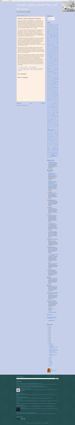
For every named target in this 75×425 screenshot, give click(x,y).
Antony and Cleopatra (55, 29)
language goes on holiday (52, 215)
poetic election (49, 110)
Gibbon (55, 65)
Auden (48, 32)
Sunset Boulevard (56, 136)
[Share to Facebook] (34, 67)
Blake (52, 36)
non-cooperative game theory (53, 99)
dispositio (49, 285)
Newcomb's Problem (50, 98)
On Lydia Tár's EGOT (51, 263)
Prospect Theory (54, 112)
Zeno (49, 157)
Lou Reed (55, 88)
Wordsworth (52, 156)
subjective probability (50, 136)
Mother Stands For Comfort (52, 301)
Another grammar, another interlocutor (21, 397)
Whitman (48, 154)
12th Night (48, 24)
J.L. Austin (31, 68)
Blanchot (54, 36)
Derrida (25, 68)
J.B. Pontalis (50, 78)
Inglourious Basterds (53, 76)
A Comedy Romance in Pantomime (26, 388)
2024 (49, 327)
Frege (50, 62)
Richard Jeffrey (55, 120)
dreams (50, 55)
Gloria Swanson (49, 67)
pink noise (52, 109)
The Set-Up (48, 143)
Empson (51, 57)
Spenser (48, 133)
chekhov (48, 41)
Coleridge (51, 44)
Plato (57, 109)
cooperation (21, 68)
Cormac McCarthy (54, 45)
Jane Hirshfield (52, 79)
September (50, 345)
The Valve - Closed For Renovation (51, 309)
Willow (56, 154)
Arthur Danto (51, 30)
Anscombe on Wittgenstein (52, 216)
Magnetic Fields (54, 90)
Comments (50, 19)
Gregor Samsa (56, 67)
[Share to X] (33, 67)
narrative (54, 96)
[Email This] (31, 67)
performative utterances (26, 69)
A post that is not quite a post (52, 270)
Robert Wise (51, 123)
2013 (49, 341)
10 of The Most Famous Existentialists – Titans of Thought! (53, 256)
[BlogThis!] (32, 67)
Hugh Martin (50, 74)
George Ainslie (56, 64)
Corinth (51, 45)
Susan (48, 137)
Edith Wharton (54, 55)
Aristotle (48, 30)
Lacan (48, 85)
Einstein (51, 56)
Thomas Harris (56, 145)
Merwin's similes (23, 407)
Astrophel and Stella (55, 31)
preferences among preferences (51, 111)
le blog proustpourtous (52, 223)
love (56, 89)
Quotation (31, 69)
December (50, 344)
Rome (55, 124)
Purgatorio (53, 113)
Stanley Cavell (49, 134)
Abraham (51, 25)
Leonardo (48, 86)
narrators (57, 96)
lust (48, 90)
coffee (56, 43)
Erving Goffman (56, 57)
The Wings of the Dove (52, 144)
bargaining (55, 33)
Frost (57, 62)
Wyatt (56, 156)
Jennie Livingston (35, 68)
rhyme (52, 119)
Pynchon (57, 113)
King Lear (54, 83)
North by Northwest (53, 100)
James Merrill (48, 79)
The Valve (49, 308)
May (50, 358)
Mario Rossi (55, 91)
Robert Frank (55, 122)
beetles (48, 35)
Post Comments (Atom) (24, 105)
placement (55, 109)
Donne (57, 53)
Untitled (49, 232)
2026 (49, 326)
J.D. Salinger (53, 78)
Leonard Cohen (56, 85)
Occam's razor (56, 101)
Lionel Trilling (51, 87)
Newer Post (19, 103)
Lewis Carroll (51, 86)
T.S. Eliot (55, 138)
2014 (49, 340)
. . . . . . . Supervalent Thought (53, 254)
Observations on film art (52, 181)
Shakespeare (50, 129)
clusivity (54, 43)
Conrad (57, 44)
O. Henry (52, 101)
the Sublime (56, 143)
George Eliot (49, 65)
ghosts (52, 65)
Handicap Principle (52, 68)
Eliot (57, 56)
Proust (57, 112)
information (48, 76)
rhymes (54, 119)
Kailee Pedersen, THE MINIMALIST (51, 174)
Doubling (48, 54)
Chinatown (48, 42)
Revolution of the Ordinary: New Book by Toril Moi (52, 294)
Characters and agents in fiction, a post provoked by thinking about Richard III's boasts (29, 383)
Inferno (57, 75)
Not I (50, 101)
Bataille (48, 34)
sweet (48, 138)
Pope (53, 110)
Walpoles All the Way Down (52, 240)
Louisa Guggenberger (52, 89)
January (50, 364)
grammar (53, 67)
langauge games (51, 85)
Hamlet (48, 68)
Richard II (48, 120)
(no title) (17, 402)
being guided (50, 35)
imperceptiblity (49, 75)
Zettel (51, 157)
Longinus (50, 88)
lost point (53, 88)
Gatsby (54, 63)
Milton (57, 94)
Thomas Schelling (56, 146)
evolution (27, 68)
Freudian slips (55, 62)
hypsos (54, 74)
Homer (57, 72)
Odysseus (52, 102)
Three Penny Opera (50, 147)
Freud (52, 62)
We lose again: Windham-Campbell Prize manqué (51, 209)
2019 (49, 333)
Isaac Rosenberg (55, 77)
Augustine (57, 32)
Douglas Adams (51, 54)
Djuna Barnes (55, 52)
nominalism (48, 99)
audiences (51, 32)
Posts (49, 17)
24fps (56, 24)
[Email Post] (29, 67)
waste (49, 262)
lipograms (55, 87)
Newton (54, 98)
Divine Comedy (52, 52)
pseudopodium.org (51, 320)
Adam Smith (54, 25)
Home (31, 103)
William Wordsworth (52, 154)
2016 (49, 337)
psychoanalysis (49, 113)
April (50, 360)
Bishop (50, 36)
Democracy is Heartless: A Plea (52, 286)
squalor (53, 133)
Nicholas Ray (56, 98)
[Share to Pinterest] (35, 67)
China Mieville (56, 41)
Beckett (57, 34)
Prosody (51, 112)
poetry (52, 110)
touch (57, 147)
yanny (57, 156)
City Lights (51, 43)
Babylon (50, 33)
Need (57, 97)
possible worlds (56, 110)
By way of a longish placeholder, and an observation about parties (26, 412)
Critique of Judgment (53, 46)
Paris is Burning (20, 69)
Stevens (57, 135)
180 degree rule (52, 24)
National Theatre (54, 97)
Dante (57, 48)
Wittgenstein (19, 70)
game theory (51, 63)
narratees (51, 96)
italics (47, 78)
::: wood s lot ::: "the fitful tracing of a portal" (52, 317)
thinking (50, 145)
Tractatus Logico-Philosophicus (52, 148)
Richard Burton (56, 119)
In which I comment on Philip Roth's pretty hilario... (53, 351)
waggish (49, 277)
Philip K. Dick (55, 107)
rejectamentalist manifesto (52, 231)
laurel (53, 85)
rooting (57, 124)
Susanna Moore (51, 137)
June (50, 357)
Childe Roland (53, 41)
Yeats (48, 157)
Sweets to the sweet (19, 399)
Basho (57, 33)
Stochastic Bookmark (51, 200)
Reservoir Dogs (50, 118)
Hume (53, 74)
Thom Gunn (52, 145)
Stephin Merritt (56, 134)
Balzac (53, 33)
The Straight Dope (52, 143)
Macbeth (51, 90)
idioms (56, 74)
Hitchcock (54, 72)
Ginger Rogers (56, 66)
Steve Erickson (49, 135)
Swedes (57, 137)
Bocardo (57, 36)
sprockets (51, 133)
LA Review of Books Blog (52, 312)
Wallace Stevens (54, 153)
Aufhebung (54, 32)
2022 (49, 330)
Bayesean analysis (52, 34)
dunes (52, 55)
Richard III (51, 120)
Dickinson (48, 52)
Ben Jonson (54, 35)
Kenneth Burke (41, 68)
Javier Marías (56, 79)
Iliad (57, 74)
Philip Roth (52, 108)
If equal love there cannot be (20, 393)
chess (50, 41)
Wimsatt (50, 155)
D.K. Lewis (56, 47)
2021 (49, 331)
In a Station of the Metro (54, 75)
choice (51, 42)
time (53, 147)
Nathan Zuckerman (49, 97)
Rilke (50, 121)
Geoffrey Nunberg (51, 64)
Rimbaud (52, 121)
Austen (48, 33)
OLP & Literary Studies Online (53, 292)
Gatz (55, 63)
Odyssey (55, 102)
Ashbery (48, 31)
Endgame (53, 57)
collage (55, 44)
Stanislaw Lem (56, 133)
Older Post (43, 103)
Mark (57, 91)
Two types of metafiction (20, 405)
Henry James (49, 71)
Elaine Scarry (55, 56)
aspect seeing (51, 31)
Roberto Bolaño (55, 123)
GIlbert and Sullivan (51, 66)
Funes (48, 63)
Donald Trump (55, 53)
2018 (49, 334)
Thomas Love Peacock (50, 146)
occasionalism (48, 102)
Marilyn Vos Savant (51, 91)
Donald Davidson (51, 53)
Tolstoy (56, 147)
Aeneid (57, 25)
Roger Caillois (40, 69)
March (50, 361)
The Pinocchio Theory (51, 173)
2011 (49, 366)
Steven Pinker (54, 135)
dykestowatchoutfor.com (52, 247)
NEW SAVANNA (50, 170)
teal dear (57, 138)
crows (51, 47)
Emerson (48, 57)
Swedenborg (54, 137)
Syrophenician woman (51, 138)
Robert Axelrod (35, 69)
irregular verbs (51, 77)
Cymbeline (53, 47)
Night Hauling (50, 314)
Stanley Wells (53, 134)
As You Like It (56, 30)
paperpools (50, 207)
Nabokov (48, 96)
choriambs (54, 42)
